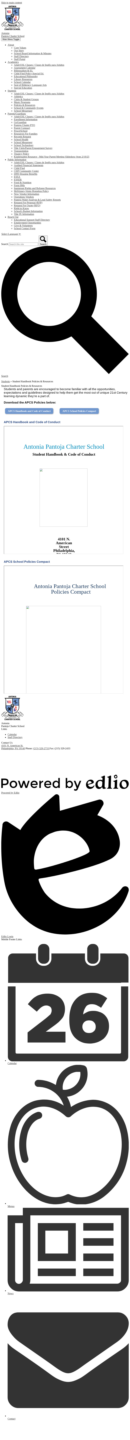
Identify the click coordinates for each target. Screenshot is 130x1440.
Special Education (23, 88)
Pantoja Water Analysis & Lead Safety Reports (37, 199)
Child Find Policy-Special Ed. (29, 73)
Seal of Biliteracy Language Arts (30, 85)
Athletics (18, 96)
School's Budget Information (28, 211)
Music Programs (22, 102)
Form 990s (19, 185)
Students (5, 381)
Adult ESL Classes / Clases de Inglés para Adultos (39, 65)
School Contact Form (24, 228)
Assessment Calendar (24, 67)
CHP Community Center (26, 171)
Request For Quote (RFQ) (27, 205)
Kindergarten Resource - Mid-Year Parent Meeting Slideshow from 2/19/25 (51, 156)
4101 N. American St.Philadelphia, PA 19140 (13, 747)
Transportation (21, 151)
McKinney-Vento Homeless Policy (31, 191)
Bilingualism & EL (23, 70)
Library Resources (23, 79)
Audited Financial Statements (28, 165)
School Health (21, 139)
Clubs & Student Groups (26, 99)
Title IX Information (24, 214)
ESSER (18, 179)
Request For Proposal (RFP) (28, 202)
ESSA (17, 176)
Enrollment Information (25, 119)
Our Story (19, 50)
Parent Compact (22, 128)
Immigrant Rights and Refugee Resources (35, 188)
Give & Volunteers (23, 225)
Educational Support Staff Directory (32, 219)
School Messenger (23, 110)
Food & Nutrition (22, 182)
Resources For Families (25, 133)
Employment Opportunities (27, 222)
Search (4, 244)
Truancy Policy (21, 154)
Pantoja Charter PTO (24, 125)
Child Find (19, 168)
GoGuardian (20, 122)
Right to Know (21, 208)
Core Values (20, 47)
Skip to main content (11, 2)
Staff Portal (19, 59)
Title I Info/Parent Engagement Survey (33, 148)
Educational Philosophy (26, 76)
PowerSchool (20, 131)
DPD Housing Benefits (25, 174)
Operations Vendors (24, 197)
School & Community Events (28, 108)
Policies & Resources (24, 105)
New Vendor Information (26, 194)
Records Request (22, 136)
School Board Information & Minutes (32, 53)
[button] (11, 45)
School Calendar (22, 82)
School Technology (23, 145)
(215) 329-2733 (41, 748)
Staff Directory (21, 56)
